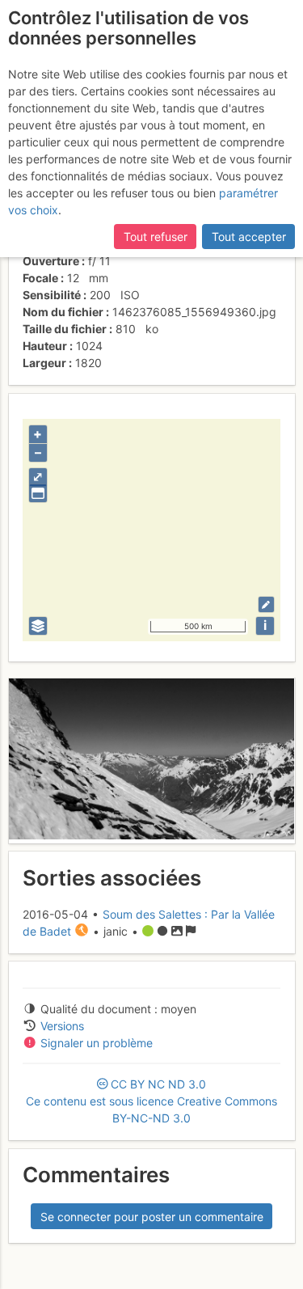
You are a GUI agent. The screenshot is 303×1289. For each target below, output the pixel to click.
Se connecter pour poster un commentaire (151, 1216)
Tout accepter (249, 236)
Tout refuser (155, 236)
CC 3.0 (151, 1101)
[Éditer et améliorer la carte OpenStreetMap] (266, 604)
